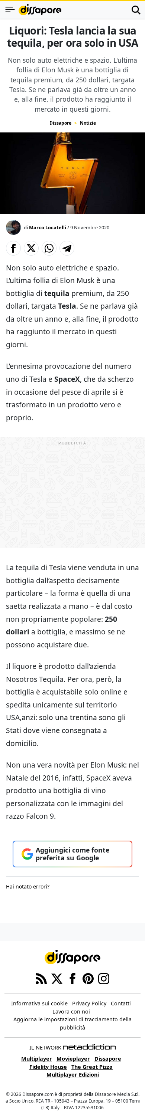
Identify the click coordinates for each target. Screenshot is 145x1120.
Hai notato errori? (27, 886)
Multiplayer (36, 1058)
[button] (13, 248)
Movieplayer (73, 1058)
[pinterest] (88, 978)
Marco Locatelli (47, 227)
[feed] (41, 978)
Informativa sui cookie (39, 1003)
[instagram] (103, 978)
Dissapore (60, 123)
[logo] (40, 9)
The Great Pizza (92, 1066)
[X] (56, 978)
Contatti (121, 1003)
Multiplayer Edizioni (72, 1074)
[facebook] (72, 978)
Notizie (88, 123)
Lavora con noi (71, 1011)
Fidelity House (48, 1066)
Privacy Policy (89, 1003)
